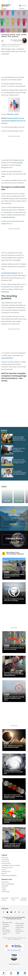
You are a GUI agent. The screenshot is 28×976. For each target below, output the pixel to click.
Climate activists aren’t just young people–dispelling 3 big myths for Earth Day (13, 120)
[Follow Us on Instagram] (7, 912)
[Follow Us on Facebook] (3, 912)
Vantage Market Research (9, 273)
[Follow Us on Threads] (19, 912)
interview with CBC (9, 217)
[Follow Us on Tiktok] (15, 912)
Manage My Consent (7, 867)
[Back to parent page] (4, 7)
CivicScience (5, 292)
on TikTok (20, 163)
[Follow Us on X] (23, 912)
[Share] (2, 41)
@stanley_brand (13, 114)
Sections (21, 8)
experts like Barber (7, 358)
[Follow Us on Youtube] (11, 912)
